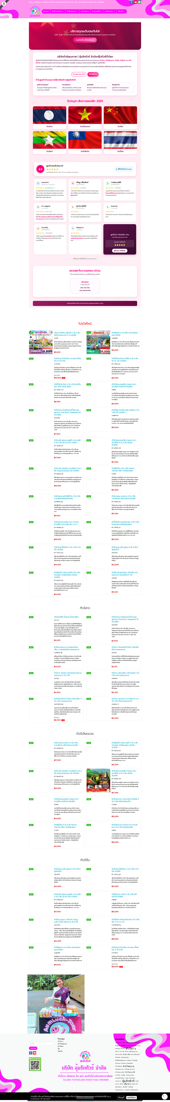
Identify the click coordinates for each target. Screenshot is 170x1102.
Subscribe (33, 1048)
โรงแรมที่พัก (96, 11)
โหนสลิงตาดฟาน (134, 1089)
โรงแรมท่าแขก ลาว (120, 1089)
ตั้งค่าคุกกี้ (121, 1097)
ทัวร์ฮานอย (118, 1063)
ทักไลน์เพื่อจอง (93, 74)
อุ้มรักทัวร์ (128, 1081)
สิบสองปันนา (132, 1078)
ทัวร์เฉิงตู (123, 1063)
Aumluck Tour (118, 1042)
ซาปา (124, 1042)
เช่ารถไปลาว (85, 11)
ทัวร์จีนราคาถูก (136, 1045)
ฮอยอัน (137, 1081)
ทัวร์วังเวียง (117, 1057)
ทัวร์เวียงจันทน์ (118, 1066)
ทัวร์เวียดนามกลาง (119, 1069)
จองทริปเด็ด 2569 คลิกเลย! (85, 40)
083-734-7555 (85, 288)
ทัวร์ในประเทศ (71, 11)
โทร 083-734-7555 (79, 74)
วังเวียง (126, 1078)
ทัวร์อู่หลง (129, 1060)
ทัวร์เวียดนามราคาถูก (130, 1069)
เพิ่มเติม (121, 11)
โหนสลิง (127, 1089)
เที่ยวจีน (121, 1084)
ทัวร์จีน (117, 60)
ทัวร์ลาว (102, 60)
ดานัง (127, 1042)
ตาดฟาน (131, 1042)
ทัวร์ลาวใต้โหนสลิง (135, 1054)
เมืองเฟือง (125, 1087)
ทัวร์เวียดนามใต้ (130, 1072)
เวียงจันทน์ (130, 1087)
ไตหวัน (60, 1051)
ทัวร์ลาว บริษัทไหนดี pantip (131, 1051)
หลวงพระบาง (118, 1081)
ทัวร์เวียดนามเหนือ (119, 1072)
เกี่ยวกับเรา (109, 11)
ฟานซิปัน (123, 1075)
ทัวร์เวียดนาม (110, 60)
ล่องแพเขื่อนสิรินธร (120, 1078)
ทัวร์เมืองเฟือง (129, 1063)
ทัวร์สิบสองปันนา (125, 1057)
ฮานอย (117, 1084)
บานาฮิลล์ (117, 1075)
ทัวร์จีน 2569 (129, 1045)
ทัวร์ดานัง (122, 1048)
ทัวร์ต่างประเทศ (57, 11)
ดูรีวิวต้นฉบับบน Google (124, 169)
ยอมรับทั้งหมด (131, 1097)
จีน (59, 1049)
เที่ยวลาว (127, 1084)
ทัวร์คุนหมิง (118, 1045)
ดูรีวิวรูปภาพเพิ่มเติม (119, 251)
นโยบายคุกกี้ (46, 1098)
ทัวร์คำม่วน (137, 1042)
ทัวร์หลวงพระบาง (120, 1060)
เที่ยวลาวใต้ (135, 1084)
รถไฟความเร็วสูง (130, 1075)
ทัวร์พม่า (122, 60)
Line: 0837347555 (85, 290)
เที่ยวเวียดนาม (118, 1087)
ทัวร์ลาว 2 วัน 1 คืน (119, 1051)
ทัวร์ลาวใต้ (126, 1054)
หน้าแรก (46, 11)
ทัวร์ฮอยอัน (135, 1060)
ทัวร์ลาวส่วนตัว (118, 1054)
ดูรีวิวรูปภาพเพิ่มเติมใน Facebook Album (85, 258)
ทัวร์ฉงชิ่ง (117, 1048)
